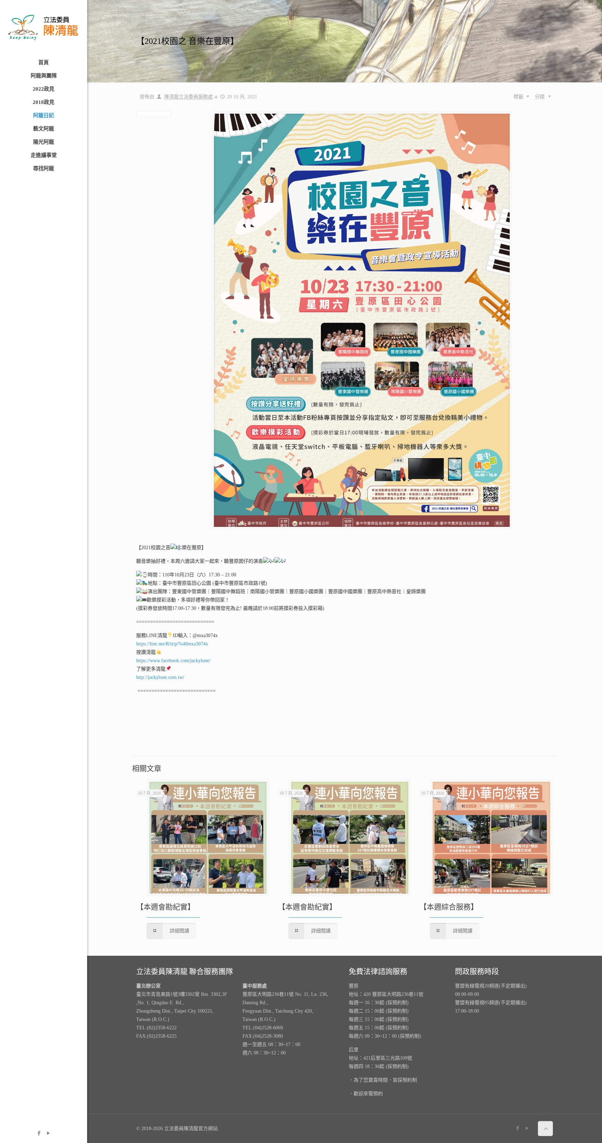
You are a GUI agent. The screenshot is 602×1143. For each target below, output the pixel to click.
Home (437, 39)
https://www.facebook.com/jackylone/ (173, 660)
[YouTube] (48, 1133)
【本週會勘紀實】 (165, 907)
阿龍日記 (468, 39)
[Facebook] (39, 1133)
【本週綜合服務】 (448, 907)
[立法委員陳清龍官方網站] (43, 28)
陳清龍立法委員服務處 (188, 96)
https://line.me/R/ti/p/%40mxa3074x (172, 643)
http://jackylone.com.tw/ (160, 677)
